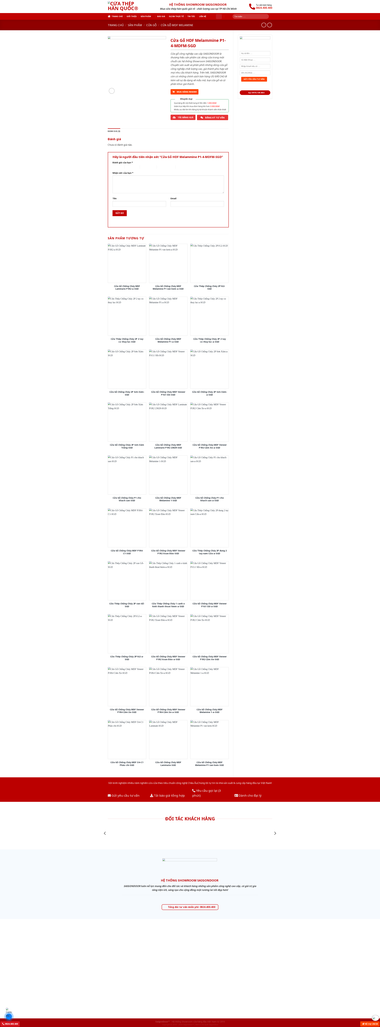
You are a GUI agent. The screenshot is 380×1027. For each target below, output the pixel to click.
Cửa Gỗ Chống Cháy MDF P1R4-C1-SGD (127, 552)
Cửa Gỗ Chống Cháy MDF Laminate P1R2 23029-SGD (168, 446)
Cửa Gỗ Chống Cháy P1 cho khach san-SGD (127, 499)
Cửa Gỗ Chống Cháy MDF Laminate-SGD (168, 764)
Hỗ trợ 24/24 (371, 1023)
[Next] (275, 833)
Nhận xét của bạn (123, 172)
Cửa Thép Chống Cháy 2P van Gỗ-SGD (127, 605)
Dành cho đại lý (250, 795)
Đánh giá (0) (114, 131)
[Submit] (268, 16)
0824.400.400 (11, 1023)
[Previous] (105, 833)
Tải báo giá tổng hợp (169, 795)
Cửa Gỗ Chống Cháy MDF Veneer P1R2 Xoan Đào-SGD (168, 552)
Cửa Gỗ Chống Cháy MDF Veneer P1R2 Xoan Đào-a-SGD (168, 658)
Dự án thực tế (176, 16)
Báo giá (161, 16)
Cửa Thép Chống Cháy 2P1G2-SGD (209, 287)
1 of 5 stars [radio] (116, 167)
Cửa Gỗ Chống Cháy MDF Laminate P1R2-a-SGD (127, 287)
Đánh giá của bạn (123, 162)
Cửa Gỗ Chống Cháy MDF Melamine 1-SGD (168, 499)
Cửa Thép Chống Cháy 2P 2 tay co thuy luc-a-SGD (209, 340)
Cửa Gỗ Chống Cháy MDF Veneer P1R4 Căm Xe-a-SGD (168, 711)
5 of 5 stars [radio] (181, 167)
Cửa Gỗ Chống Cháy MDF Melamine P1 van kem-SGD (209, 764)
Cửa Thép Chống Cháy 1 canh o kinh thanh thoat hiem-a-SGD (168, 605)
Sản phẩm (146, 16)
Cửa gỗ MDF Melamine (177, 25)
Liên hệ (202, 16)
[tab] (114, 131)
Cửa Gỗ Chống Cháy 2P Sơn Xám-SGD (126, 393)
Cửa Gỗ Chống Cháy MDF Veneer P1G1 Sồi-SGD (168, 393)
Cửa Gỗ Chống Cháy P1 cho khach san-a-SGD (209, 499)
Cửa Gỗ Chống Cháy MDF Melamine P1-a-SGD (168, 340)
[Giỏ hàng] (219, 16)
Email (173, 198)
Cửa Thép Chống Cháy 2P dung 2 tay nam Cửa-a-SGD (209, 552)
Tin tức (191, 16)
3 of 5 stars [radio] (145, 167)
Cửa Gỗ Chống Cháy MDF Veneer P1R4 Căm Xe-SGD (127, 711)
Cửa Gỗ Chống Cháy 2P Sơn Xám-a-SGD (209, 393)
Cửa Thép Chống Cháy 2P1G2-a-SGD (127, 658)
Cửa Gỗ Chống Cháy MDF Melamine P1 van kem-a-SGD (168, 287)
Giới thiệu (132, 16)
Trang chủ (117, 16)
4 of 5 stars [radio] (162, 167)
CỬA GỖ (151, 25)
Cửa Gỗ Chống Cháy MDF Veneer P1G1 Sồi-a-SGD (210, 605)
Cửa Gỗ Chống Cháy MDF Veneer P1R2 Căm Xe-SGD (210, 658)
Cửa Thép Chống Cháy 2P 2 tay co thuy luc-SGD (127, 340)
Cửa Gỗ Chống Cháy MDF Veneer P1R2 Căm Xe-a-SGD (210, 446)
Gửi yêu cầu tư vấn (125, 795)
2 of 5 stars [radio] (130, 167)
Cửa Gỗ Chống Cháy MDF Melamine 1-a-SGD (210, 711)
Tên (115, 198)
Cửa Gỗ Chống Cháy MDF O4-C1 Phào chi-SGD (126, 764)
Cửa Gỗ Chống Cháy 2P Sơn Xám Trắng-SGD (127, 446)
